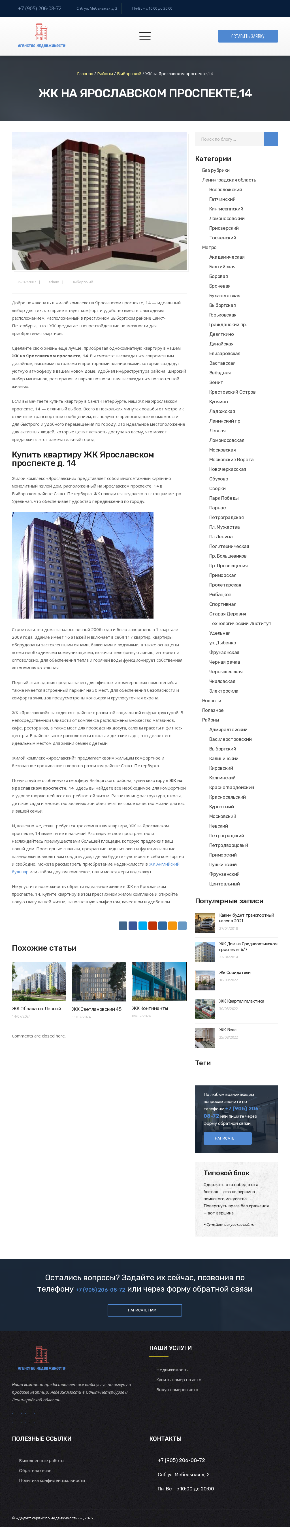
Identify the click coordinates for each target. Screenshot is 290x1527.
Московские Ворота (231, 459)
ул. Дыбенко (222, 643)
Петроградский (226, 835)
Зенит (216, 382)
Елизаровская (224, 353)
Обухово (218, 479)
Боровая (218, 276)
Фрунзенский (224, 874)
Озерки (217, 488)
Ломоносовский (227, 218)
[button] (271, 139)
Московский (222, 816)
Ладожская (222, 411)
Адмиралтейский (228, 729)
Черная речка (224, 662)
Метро (209, 247)
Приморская (222, 575)
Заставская (222, 363)
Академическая (227, 257)
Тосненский (222, 238)
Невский (218, 826)
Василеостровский (230, 739)
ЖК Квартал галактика (241, 1001)
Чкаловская (222, 681)
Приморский (223, 855)
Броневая (220, 286)
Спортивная (222, 604)
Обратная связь (35, 1470)
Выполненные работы (41, 1460)
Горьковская (222, 315)
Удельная (220, 633)
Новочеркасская (227, 469)
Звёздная (220, 373)
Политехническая (229, 546)
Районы (210, 720)
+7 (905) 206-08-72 (39, 8)
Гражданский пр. (228, 324)
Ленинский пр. (225, 421)
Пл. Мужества (224, 527)
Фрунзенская (224, 652)
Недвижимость (172, 1369)
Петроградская (226, 517)
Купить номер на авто (178, 1379)
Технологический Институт (240, 623)
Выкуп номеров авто (177, 1389)
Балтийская (222, 266)
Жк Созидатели (235, 972)
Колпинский (222, 778)
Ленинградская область (229, 180)
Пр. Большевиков (228, 556)
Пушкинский (223, 864)
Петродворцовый (228, 845)
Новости (211, 700)
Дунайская (221, 344)
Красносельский (227, 797)
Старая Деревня (227, 614)
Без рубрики (216, 170)
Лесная (217, 430)
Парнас (217, 508)
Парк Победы (224, 498)
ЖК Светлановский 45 (96, 1009)
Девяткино (221, 334)
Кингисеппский (226, 209)
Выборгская (222, 305)
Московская (222, 450)
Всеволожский (225, 189)
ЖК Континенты (150, 1008)
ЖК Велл (227, 1029)
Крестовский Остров (232, 392)
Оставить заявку (248, 36)
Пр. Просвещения (228, 565)
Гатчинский (222, 199)
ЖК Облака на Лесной (36, 1008)
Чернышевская (226, 671)
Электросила (223, 691)
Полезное (213, 710)
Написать (224, 1138)
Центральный (224, 884)
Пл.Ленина (221, 536)
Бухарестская (224, 295)
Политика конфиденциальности (52, 1480)
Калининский (223, 758)
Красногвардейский (231, 787)
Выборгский (82, 281)
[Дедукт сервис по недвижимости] (41, 36)
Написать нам (142, 1310)
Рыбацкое (220, 594)
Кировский (221, 768)
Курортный (221, 806)
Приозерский (224, 228)
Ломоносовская (226, 440)
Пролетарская (225, 585)
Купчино (218, 401)
